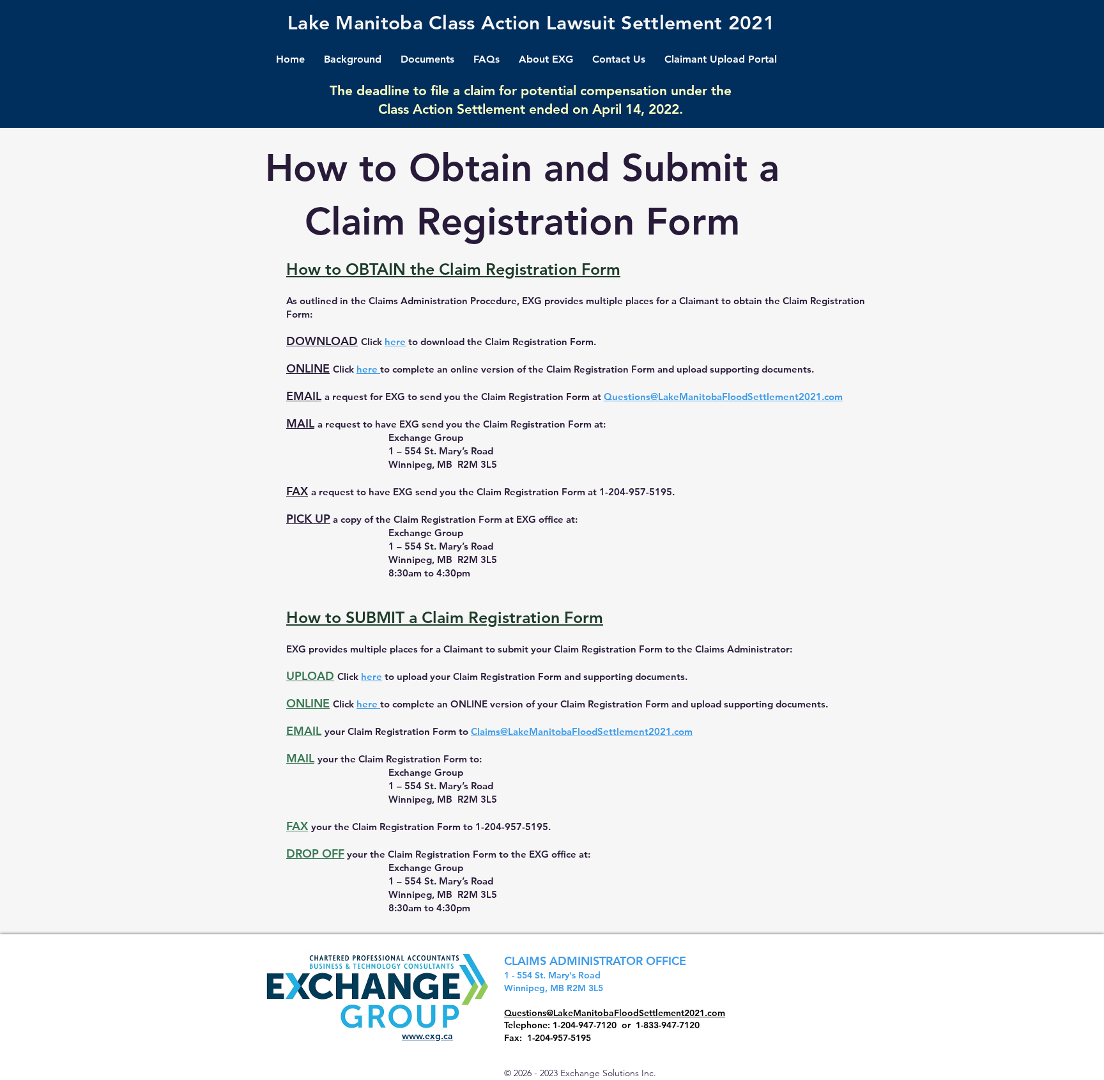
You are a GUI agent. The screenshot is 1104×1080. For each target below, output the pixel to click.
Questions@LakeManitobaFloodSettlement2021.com (723, 396)
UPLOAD (310, 675)
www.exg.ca (427, 1036)
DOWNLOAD (322, 341)
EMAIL (303, 396)
